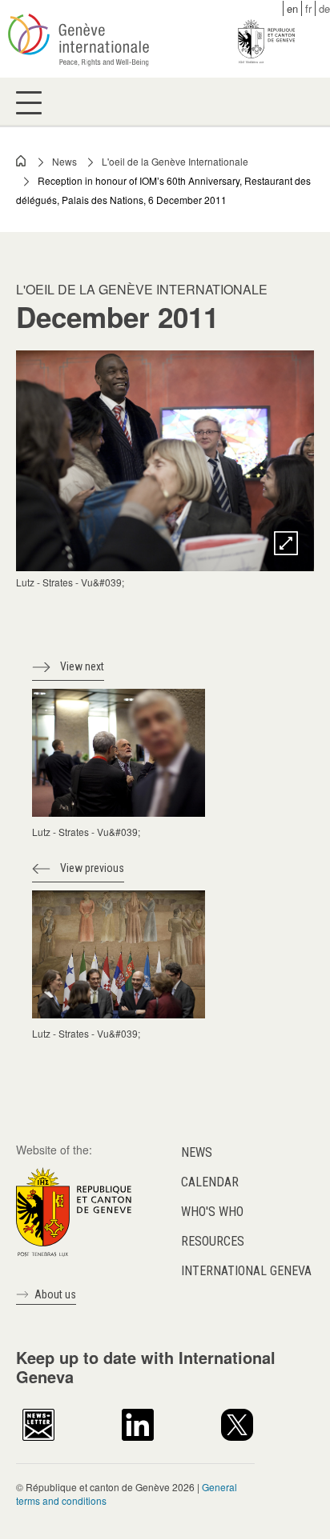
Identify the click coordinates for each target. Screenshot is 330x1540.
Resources (212, 1241)
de (324, 8)
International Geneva (246, 1270)
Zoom (286, 543)
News (64, 161)
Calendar (210, 1182)
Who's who (212, 1211)
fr (308, 8)
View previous (92, 868)
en (292, 8)
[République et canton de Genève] (73, 1210)
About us (55, 1294)
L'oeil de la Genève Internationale (175, 161)
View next (82, 666)
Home (21, 160)
